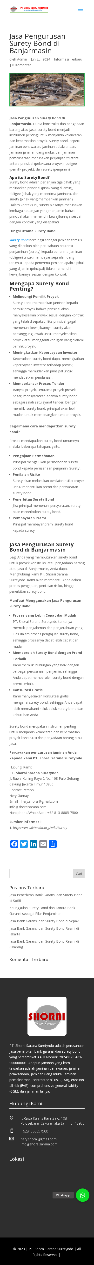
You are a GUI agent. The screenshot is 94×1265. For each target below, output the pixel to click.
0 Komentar (21, 65)
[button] (82, 1195)
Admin (22, 59)
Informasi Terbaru (68, 59)
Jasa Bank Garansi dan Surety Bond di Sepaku (45, 921)
